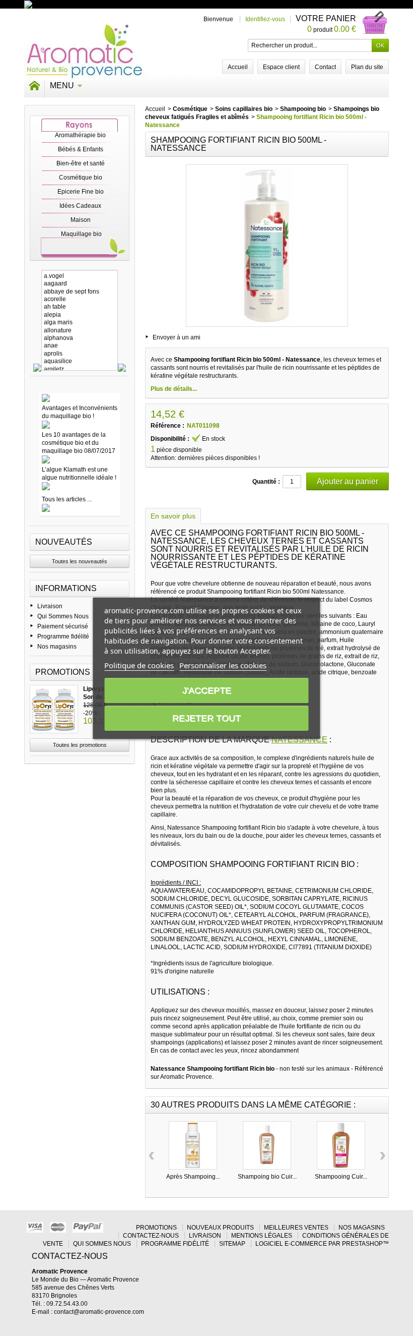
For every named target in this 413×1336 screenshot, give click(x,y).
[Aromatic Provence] (84, 52)
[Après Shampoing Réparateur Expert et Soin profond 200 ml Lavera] (193, 1145)
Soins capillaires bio (243, 108)
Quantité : (266, 481)
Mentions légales (261, 1235)
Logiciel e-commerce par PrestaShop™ (322, 1243)
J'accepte (206, 690)
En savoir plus (173, 516)
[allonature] (79, 330)
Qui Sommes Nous (63, 616)
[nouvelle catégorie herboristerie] (71, 4)
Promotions (62, 672)
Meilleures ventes (296, 1227)
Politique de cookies (139, 665)
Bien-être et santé (80, 163)
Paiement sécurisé (62, 626)
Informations (66, 588)
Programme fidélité (63, 636)
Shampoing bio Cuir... (267, 1176)
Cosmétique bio (80, 177)
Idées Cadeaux (80, 205)
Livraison (49, 606)
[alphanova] (79, 338)
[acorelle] (79, 299)
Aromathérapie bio (80, 135)
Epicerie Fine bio (80, 191)
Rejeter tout (206, 718)
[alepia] (79, 315)
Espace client (281, 67)
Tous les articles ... (67, 499)
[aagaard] (79, 283)
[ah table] (79, 307)
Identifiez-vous (265, 19)
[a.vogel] (79, 276)
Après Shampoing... (193, 1176)
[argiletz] (79, 369)
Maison (81, 219)
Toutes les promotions (80, 745)
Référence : (167, 425)
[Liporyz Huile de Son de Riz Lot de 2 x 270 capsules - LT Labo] (54, 709)
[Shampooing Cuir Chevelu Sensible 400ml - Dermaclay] (341, 1145)
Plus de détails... (174, 388)
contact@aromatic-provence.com (99, 1311)
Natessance (299, 739)
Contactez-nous (151, 1235)
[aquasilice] (79, 361)
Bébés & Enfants (80, 149)
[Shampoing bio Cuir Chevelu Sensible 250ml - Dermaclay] (267, 1145)
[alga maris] (79, 322)
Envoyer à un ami (176, 337)
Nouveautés (63, 542)
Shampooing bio (303, 108)
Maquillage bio (81, 234)
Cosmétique (190, 108)
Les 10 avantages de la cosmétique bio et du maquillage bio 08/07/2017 (78, 442)
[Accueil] (34, 85)
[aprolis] (79, 354)
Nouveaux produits (220, 1227)
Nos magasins (57, 646)
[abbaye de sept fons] (79, 292)
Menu (62, 85)
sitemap (232, 1243)
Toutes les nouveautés (79, 561)
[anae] (79, 346)
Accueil (155, 108)
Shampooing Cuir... (341, 1176)
